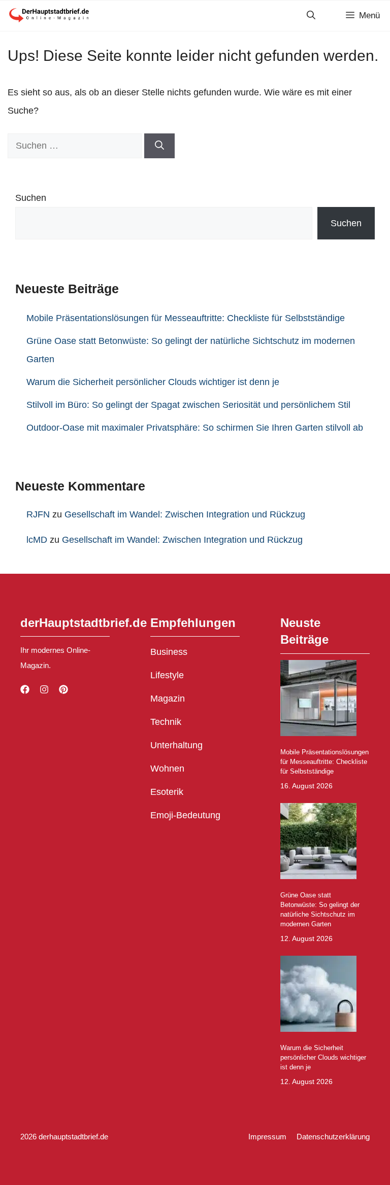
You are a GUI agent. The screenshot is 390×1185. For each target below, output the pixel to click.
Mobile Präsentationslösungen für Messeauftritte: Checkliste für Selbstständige (185, 318)
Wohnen (167, 768)
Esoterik (166, 792)
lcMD (36, 540)
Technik (165, 722)
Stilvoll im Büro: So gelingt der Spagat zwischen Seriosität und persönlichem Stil (188, 405)
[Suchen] (159, 145)
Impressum (267, 1136)
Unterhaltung (176, 745)
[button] (311, 16)
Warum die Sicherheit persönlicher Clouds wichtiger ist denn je (152, 382)
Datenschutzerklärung (333, 1136)
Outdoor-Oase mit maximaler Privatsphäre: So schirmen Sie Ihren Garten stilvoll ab (194, 428)
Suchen (30, 198)
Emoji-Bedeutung (185, 815)
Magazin (167, 698)
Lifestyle (167, 675)
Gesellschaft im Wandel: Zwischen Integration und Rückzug (184, 514)
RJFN (38, 514)
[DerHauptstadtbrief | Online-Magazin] (48, 16)
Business (168, 652)
